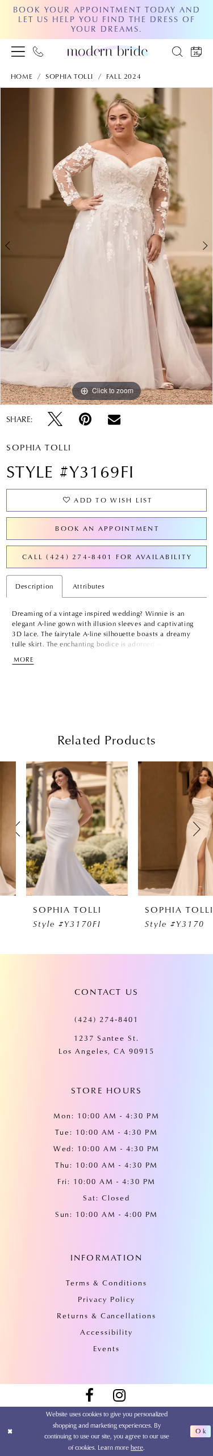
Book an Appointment (106, 528)
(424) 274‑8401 (106, 1019)
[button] (18, 51)
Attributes (89, 586)
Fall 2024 (123, 76)
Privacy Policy (106, 1299)
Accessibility (106, 1332)
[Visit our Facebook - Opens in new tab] (89, 1395)
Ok (200, 1431)
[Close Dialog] (10, 1431)
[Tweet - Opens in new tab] (55, 419)
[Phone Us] (38, 51)
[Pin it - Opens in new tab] (85, 419)
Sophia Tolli (69, 76)
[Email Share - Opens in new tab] (114, 419)
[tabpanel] (106, 246)
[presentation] (51, 828)
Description (34, 586)
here (137, 1447)
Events (106, 1348)
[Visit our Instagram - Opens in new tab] (119, 1395)
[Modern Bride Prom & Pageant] (107, 51)
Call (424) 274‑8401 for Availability (107, 556)
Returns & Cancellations (106, 1315)
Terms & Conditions (106, 1283)
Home (21, 76)
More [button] (24, 659)
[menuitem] (18, 51)
